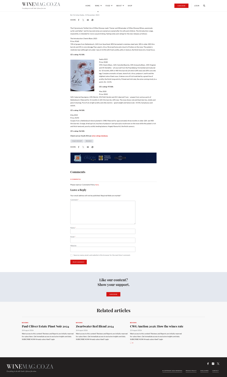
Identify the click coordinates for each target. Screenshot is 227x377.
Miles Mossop (77, 141)
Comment (74, 200)
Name (73, 228)
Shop (130, 6)
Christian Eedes (78, 15)
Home (87, 6)
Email (73, 237)
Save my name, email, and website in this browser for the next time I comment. (102, 255)
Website (73, 245)
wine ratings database (100, 136)
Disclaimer (204, 370)
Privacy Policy (191, 370)
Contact (215, 370)
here (97, 185)
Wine (97, 6)
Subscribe (181, 6)
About (119, 6)
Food (108, 6)
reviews (89, 141)
